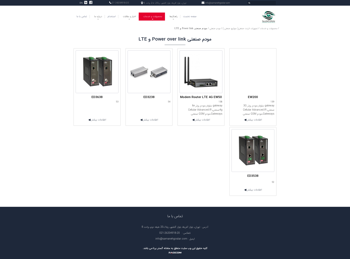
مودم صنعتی (215, 28)
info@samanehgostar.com (217, 3)
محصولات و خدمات (268, 28)
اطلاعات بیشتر (254, 120)
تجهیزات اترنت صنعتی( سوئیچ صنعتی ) (240, 28)
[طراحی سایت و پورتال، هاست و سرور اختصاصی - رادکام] (175, 252)
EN (81, 3)
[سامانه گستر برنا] (253, 16)
